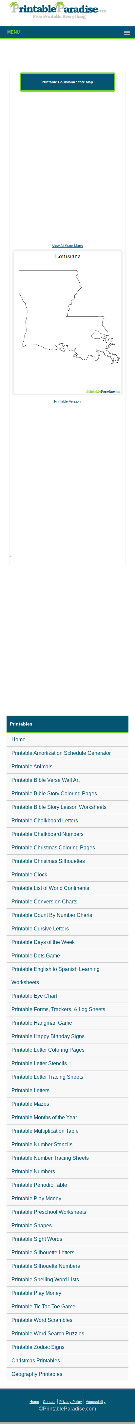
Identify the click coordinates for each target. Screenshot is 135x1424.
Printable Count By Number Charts (51, 915)
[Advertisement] (67, 167)
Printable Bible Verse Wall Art (45, 780)
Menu (13, 32)
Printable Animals (31, 766)
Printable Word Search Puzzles (47, 1333)
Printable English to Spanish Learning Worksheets (55, 975)
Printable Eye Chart (34, 996)
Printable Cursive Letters (40, 928)
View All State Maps (67, 246)
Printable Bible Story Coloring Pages (54, 793)
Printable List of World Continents (50, 888)
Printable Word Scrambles (41, 1320)
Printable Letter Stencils (39, 1063)
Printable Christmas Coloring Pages (53, 847)
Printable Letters (30, 1090)
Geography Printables (36, 1374)
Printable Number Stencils (41, 1144)
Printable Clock (29, 874)
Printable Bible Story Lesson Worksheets (58, 807)
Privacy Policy (70, 1402)
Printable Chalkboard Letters (44, 820)
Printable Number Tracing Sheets (50, 1158)
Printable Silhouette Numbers (45, 1266)
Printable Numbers (33, 1171)
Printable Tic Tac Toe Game (43, 1306)
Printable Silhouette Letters (42, 1252)
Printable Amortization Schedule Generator (61, 753)
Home (18, 739)
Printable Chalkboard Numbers (47, 834)
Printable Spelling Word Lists (45, 1279)
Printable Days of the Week (43, 942)
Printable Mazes (30, 1104)
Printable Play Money (36, 1198)
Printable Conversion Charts (44, 901)
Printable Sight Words (36, 1239)
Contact (49, 1402)
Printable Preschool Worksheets (48, 1212)
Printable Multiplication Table (45, 1131)
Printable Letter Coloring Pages (48, 1050)
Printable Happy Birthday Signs (48, 1036)
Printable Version (67, 401)
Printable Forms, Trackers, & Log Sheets (58, 1009)
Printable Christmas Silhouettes (48, 861)
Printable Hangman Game (41, 1023)
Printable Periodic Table (39, 1185)
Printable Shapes (31, 1225)
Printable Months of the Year (44, 1117)
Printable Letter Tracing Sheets (47, 1077)
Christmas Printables (35, 1360)
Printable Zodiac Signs (38, 1347)
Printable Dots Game (35, 955)
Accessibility (96, 1402)
